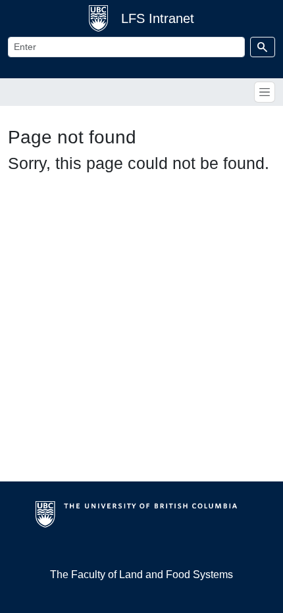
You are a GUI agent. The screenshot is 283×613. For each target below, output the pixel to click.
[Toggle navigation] (264, 92)
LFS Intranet (157, 18)
